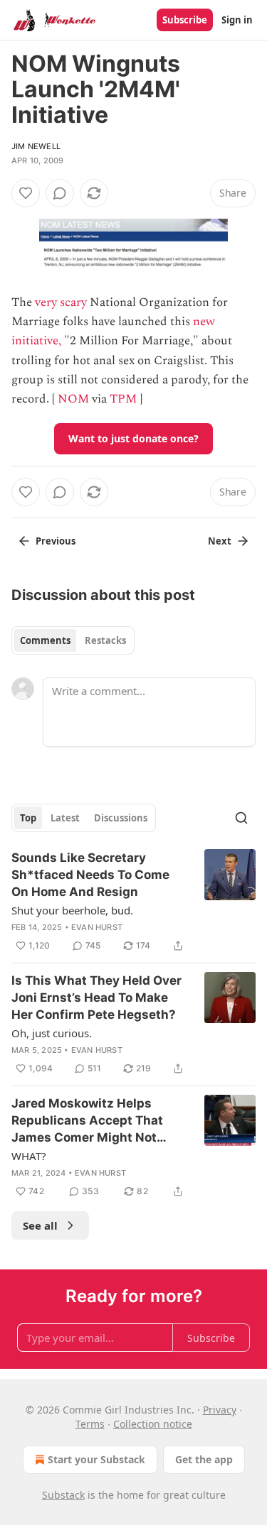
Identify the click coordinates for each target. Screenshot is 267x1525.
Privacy (219, 1409)
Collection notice (152, 1424)
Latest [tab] (65, 817)
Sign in (237, 19)
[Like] (25, 193)
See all (40, 1225)
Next (219, 541)
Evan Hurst (96, 927)
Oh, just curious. (51, 1033)
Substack (63, 1495)
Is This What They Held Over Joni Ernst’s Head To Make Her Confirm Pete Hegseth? (96, 997)
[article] (133, 901)
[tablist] (73, 640)
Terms (90, 1424)
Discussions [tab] (120, 817)
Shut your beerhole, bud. (72, 910)
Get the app (204, 1459)
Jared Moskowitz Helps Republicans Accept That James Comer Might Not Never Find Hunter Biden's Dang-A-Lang (89, 1121)
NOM (73, 399)
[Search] (241, 818)
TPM (123, 399)
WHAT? (28, 1156)
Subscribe (184, 19)
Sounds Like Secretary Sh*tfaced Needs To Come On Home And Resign (90, 875)
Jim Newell (36, 146)
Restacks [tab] (105, 640)
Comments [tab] (45, 640)
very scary (61, 302)
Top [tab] (28, 817)
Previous (55, 541)
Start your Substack (96, 1459)
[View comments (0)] (60, 193)
